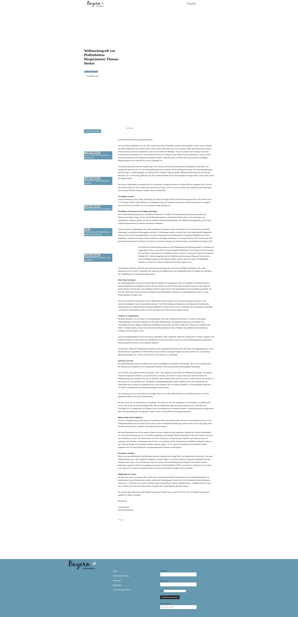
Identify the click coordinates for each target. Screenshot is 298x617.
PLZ (162, 591)
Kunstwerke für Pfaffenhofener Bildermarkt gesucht (98, 233)
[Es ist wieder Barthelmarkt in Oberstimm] (92, 147)
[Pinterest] (84, 573)
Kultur (87, 229)
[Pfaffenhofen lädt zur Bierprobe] (92, 199)
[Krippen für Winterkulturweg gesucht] (92, 173)
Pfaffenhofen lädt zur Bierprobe (98, 209)
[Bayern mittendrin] (95, 3)
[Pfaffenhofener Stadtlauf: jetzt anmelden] (92, 250)
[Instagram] (77, 573)
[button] (195, 3)
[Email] (155, 128)
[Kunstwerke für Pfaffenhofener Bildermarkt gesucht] (92, 224)
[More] (160, 128)
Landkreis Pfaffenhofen (91, 71)
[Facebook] (144, 128)
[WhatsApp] (149, 128)
